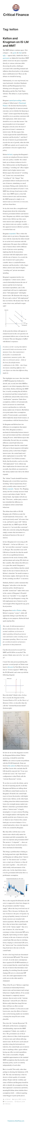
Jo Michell (7, 1099)
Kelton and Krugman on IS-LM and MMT (16, 42)
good (14, 53)
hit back (10, 154)
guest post (6, 58)
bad (20, 53)
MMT (19, 1099)
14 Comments (9, 1101)
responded (12, 234)
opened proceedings (15, 100)
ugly (4, 55)
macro (16, 1099)
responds (10, 489)
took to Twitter (16, 610)
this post (10, 667)
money (24, 1099)
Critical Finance (16, 15)
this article (11, 766)
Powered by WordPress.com (16, 1121)
